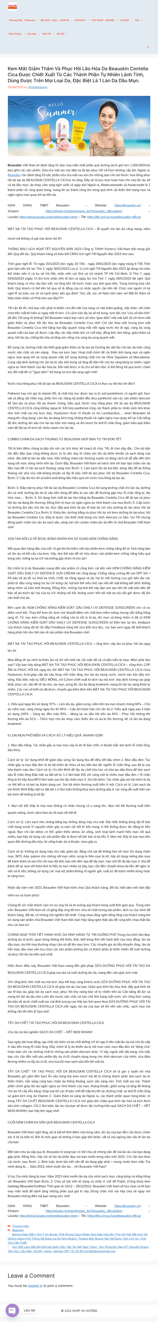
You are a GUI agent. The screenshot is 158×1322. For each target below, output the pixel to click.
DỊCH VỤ (46, 34)
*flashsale (29, 20)
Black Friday (15, 34)
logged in (35, 1286)
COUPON (64, 20)
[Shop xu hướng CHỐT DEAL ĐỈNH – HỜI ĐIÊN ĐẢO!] (12, 7)
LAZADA (124, 20)
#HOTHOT (80, 20)
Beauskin (14, 175)
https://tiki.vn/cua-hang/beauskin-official (114, 217)
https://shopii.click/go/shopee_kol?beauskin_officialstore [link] (84, 211)
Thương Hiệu (15, 20)
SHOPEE (110, 20)
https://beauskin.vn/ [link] (128, 205)
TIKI (137, 20)
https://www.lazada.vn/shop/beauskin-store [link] (48, 217)
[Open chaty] (12, 1310)
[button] (148, 47)
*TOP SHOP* (97, 20)
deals (54, 20)
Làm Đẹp (31, 34)
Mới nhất (45, 20)
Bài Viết (61, 34)
